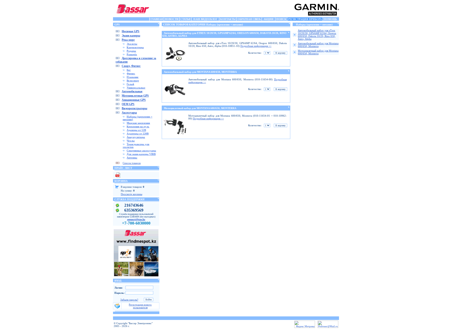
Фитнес (131, 73)
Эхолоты (132, 43)
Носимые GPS (130, 31)
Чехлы (131, 140)
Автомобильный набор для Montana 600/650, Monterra (318, 45)
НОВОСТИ (171, 19)
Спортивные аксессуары (141, 150)
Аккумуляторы (136, 137)
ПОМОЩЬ (330, 19)
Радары (131, 50)
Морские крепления (138, 123)
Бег (129, 70)
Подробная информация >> (255, 46)
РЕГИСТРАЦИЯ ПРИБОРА (305, 19)
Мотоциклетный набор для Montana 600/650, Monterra (318, 52)
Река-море (128, 39)
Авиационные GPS (134, 100)
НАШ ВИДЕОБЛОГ (205, 19)
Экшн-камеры (131, 35)
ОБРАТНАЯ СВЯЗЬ (249, 19)
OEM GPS (128, 104)
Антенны (132, 157)
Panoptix (132, 54)
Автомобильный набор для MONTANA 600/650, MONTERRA (200, 71)
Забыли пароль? (129, 299)
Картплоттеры (135, 47)
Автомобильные (132, 91)
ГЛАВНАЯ (156, 19)
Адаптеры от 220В (138, 133)
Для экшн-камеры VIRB (141, 154)
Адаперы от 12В (136, 130)
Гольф (130, 84)
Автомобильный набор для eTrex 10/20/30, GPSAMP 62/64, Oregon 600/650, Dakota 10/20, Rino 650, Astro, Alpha (317, 34)
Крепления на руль (138, 126)
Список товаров (132, 163)
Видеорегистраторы (134, 108)
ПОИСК (281, 19)
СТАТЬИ (185, 19)
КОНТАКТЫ (228, 19)
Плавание (132, 77)
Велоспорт (133, 80)
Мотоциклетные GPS (135, 95)
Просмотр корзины (131, 194)
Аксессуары (129, 112)
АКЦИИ (268, 19)
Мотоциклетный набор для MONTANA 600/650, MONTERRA (200, 108)
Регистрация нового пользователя (140, 306)
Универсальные (136, 87)
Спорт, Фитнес (131, 66)
